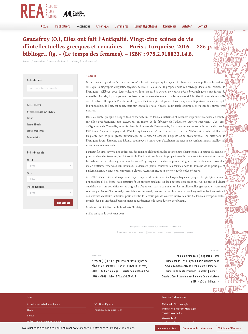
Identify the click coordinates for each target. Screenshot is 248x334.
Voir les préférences (229, 328)
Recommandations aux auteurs (41, 111)
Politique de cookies (122, 328)
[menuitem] (45, 26)
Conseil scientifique (35, 130)
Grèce (168, 233)
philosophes (179, 233)
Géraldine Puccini (155, 233)
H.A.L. (30, 310)
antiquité (132, 233)
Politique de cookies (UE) (108, 310)
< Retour (91, 76)
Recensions (162, 226)
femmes (142, 233)
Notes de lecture (149, 226)
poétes (190, 233)
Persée (30, 315)
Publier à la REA (34, 105)
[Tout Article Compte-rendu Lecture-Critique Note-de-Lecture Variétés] (50, 193)
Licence (30, 118)
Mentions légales (103, 304)
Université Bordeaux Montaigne (44, 321)
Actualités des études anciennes (43, 304)
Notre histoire (33, 137)
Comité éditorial (34, 124)
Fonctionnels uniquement (198, 328)
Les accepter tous (167, 328)
